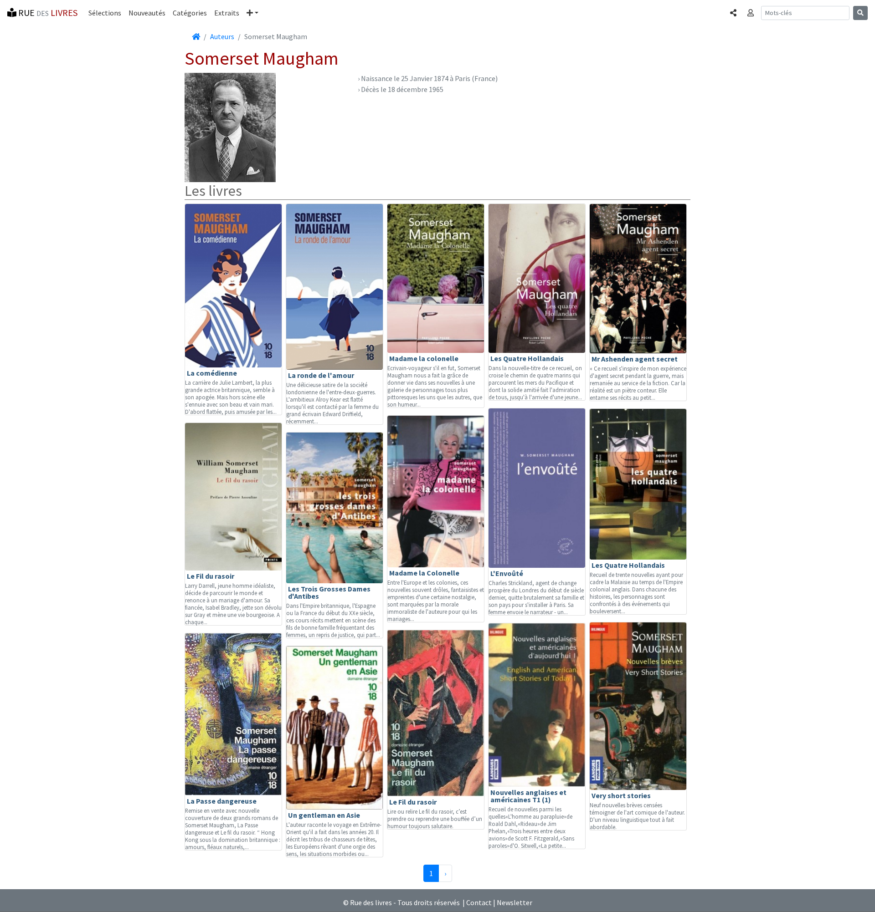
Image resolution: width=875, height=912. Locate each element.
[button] (252, 13)
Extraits (226, 12)
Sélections (104, 12)
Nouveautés (147, 12)
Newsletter (514, 902)
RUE (46, 12)
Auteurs (222, 36)
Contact (479, 902)
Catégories (190, 12)
